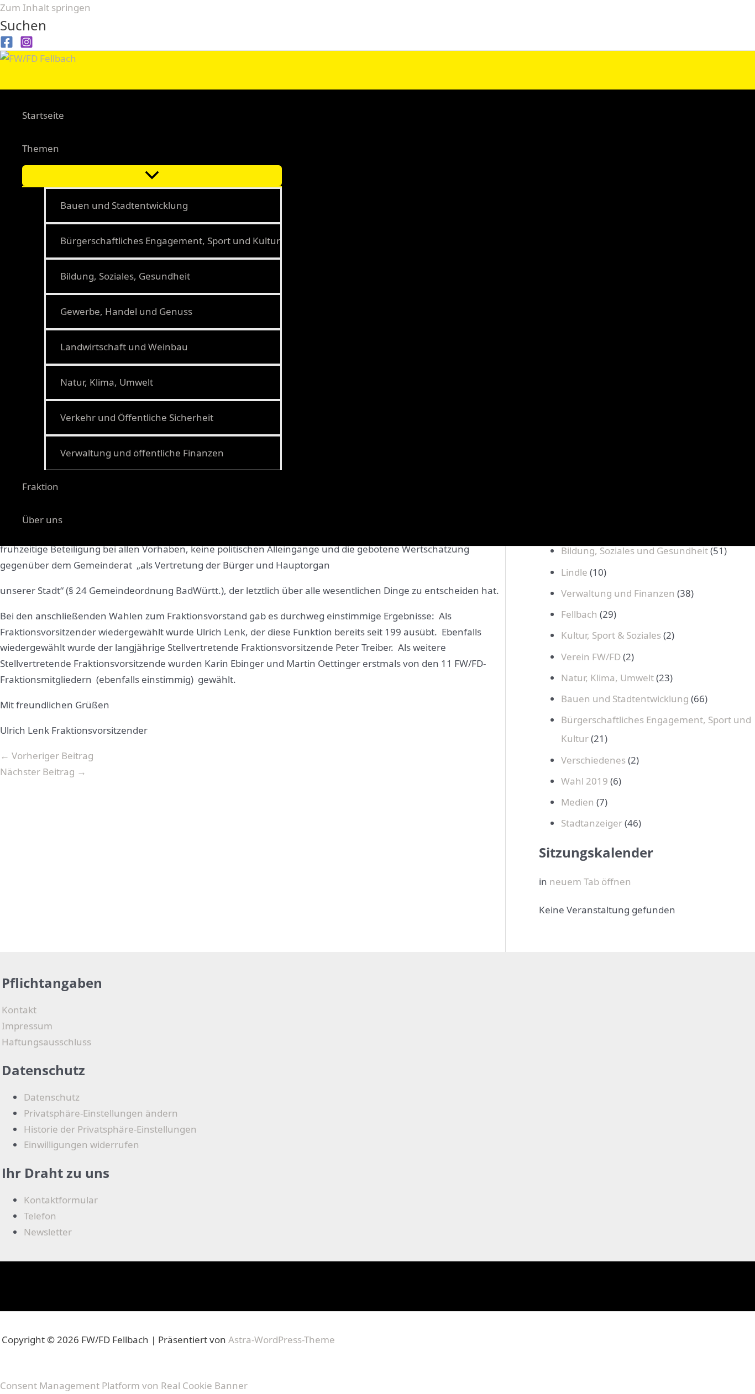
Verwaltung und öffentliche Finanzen (142, 452)
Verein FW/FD (591, 656)
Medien (577, 802)
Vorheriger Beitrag (46, 755)
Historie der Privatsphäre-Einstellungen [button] (110, 1129)
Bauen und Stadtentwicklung (124, 205)
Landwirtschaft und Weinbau (124, 346)
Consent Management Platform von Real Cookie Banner (124, 1385)
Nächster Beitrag (43, 771)
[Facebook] (6, 45)
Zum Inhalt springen (45, 7)
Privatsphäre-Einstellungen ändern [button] (101, 1113)
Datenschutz (52, 1097)
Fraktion (40, 486)
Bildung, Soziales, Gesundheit (125, 276)
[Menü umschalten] (152, 175)
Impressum (27, 1025)
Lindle (574, 572)
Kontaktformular (61, 1199)
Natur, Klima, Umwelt (106, 382)
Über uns (42, 519)
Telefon (40, 1215)
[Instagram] (26, 45)
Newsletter (48, 1231)
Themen (40, 148)
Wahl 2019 (584, 781)
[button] (23, 25)
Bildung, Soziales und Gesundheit (634, 550)
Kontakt (19, 1009)
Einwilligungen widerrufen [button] (81, 1144)
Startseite (43, 115)
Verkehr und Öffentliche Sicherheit (136, 417)
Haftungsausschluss (46, 1041)
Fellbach (579, 614)
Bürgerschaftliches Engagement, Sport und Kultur (170, 240)
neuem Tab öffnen (590, 881)
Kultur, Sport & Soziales (611, 635)
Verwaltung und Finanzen (618, 593)
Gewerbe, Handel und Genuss (126, 311)
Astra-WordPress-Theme (281, 1339)
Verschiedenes (593, 760)
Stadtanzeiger (591, 823)
